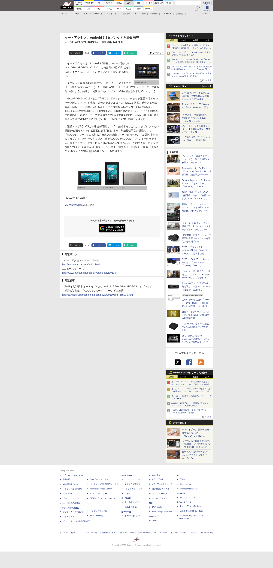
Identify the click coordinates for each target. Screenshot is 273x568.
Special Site (179, 86)
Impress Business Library (101, 489)
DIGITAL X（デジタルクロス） (103, 498)
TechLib (155, 520)
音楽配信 (180, 14)
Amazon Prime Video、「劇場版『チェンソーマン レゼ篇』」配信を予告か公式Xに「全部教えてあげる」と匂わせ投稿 (190, 405)
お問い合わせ (91, 532)
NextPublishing (96, 516)
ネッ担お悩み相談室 (71, 503)
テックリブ (154, 516)
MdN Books (157, 507)
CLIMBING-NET (131, 507)
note (132, 53)
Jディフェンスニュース (162, 484)
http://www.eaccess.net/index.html (81, 264)
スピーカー (167, 14)
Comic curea (185, 484)
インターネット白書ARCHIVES (76, 521)
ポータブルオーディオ (93, 14)
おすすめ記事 (180, 423)
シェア (100, 53)
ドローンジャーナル (71, 498)
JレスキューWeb (159, 493)
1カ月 (207, 40)
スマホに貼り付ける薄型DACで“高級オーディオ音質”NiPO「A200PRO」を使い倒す (196, 443)
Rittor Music (126, 475)
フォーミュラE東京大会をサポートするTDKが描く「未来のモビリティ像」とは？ (196, 129)
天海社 (183, 479)
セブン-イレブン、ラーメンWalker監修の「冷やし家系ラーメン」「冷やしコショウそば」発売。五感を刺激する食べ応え (191, 391)
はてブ (116, 53)
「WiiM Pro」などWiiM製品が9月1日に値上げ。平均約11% (195, 326)
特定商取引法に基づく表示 (202, 532)
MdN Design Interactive (162, 512)
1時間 (171, 40)
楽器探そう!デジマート (134, 484)
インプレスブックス (98, 511)
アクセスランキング (183, 36)
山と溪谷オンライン (133, 502)
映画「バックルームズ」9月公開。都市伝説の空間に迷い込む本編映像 (196, 314)
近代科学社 (126, 512)
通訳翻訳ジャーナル (160, 489)
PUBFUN (181, 493)
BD (136, 14)
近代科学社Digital (132, 516)
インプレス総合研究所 (72, 489)
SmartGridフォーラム (99, 479)
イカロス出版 (155, 475)
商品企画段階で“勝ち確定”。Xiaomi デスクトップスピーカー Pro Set (196, 455)
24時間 (183, 40)
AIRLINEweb (157, 479)
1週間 (195, 40)
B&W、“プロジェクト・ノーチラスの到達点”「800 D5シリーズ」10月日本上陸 (196, 250)
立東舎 (127, 493)
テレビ (64, 14)
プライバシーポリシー (146, 532)
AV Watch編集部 (74, 205)
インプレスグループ (179, 532)
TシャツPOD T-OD (133, 489)
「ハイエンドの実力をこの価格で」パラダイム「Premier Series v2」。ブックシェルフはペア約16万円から (191, 48)
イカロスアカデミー (160, 498)
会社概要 (163, 532)
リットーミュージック (134, 479)
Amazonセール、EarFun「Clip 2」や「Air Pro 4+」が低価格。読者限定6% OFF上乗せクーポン (191, 62)
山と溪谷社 (126, 498)
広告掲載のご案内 (107, 532)
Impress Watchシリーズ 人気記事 (190, 372)
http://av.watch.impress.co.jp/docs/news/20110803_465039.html (97, 294)
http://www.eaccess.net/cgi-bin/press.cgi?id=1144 (89, 272)
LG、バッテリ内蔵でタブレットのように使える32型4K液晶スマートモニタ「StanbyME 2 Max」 (191, 69)
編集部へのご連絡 (126, 532)
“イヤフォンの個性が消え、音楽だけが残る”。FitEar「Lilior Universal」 (195, 117)
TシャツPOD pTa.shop (190, 506)
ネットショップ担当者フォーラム (104, 484)
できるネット (68, 516)
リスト (87, 53)
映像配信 (126, 14)
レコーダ (75, 14)
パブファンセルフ (187, 497)
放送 (144, 14)
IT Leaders (67, 493)
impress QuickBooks (188, 489)
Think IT (66, 479)
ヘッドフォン (112, 14)
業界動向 (154, 14)
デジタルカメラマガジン (73, 512)
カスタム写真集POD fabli (191, 511)
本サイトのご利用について (71, 532)
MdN (151, 503)
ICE (178, 475)
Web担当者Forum (70, 484)
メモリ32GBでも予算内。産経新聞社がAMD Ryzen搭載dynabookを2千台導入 (195, 96)
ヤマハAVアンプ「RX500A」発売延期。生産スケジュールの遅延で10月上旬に (196, 286)
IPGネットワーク (184, 502)
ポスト (77, 53)
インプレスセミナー (98, 493)
